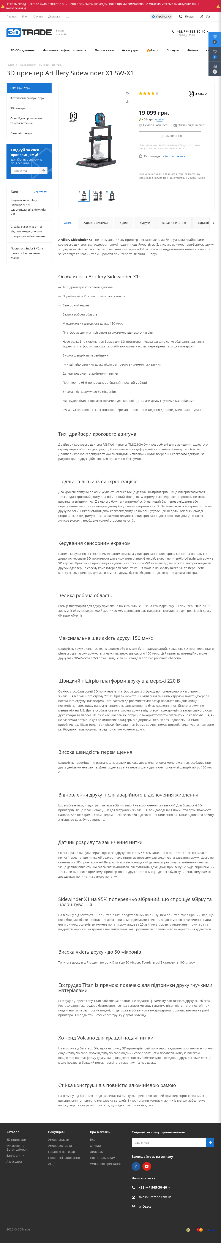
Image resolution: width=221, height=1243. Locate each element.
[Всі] (208, 50)
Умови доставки (60, 1146)
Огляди (95, 1146)
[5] (157, 93)
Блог (93, 1139)
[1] (141, 93)
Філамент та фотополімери (17, 1148)
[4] (153, 93)
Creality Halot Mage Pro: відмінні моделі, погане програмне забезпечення (28, 231)
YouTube (146, 1166)
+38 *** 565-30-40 (191, 31)
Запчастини (15, 1155)
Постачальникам (102, 1158)
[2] (145, 93)
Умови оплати (58, 1139)
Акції (51, 1164)
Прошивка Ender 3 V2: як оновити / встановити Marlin (27, 253)
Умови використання (106, 1164)
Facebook (136, 1166)
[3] (149, 93)
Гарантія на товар (61, 1152)
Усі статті (40, 192)
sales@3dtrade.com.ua (155, 1197)
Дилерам (96, 1152)
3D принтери (16, 1139)
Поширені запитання (64, 1158)
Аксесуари (14, 1161)
